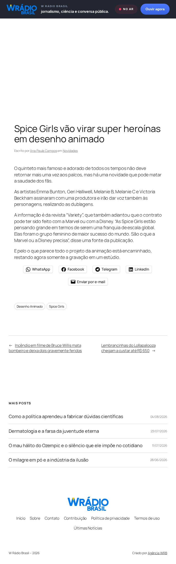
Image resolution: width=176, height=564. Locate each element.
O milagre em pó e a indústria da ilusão (48, 459)
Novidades (70, 150)
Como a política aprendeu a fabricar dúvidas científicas (66, 416)
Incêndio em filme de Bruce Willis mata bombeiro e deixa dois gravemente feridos (45, 348)
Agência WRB (157, 553)
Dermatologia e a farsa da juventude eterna (54, 431)
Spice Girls (56, 306)
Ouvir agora (155, 9)
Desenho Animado (30, 306)
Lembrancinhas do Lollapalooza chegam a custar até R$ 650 (128, 348)
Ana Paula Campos (43, 150)
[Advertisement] (88, 67)
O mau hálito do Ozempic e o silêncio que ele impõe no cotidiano (76, 445)
